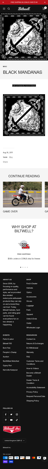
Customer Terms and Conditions (34, 362)
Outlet (28, 323)
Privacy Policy (32, 392)
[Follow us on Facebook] (5, 414)
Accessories (31, 297)
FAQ (28, 357)
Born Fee (6, 348)
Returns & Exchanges (35, 343)
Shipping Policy (32, 401)
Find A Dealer (31, 283)
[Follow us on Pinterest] (5, 420)
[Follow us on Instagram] (17, 414)
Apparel (29, 314)
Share (5, 162)
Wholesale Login (33, 327)
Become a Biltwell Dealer (33, 374)
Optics (29, 292)
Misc (5, 66)
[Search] (9, 9)
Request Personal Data (35, 396)
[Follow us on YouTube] (11, 420)
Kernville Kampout (10, 370)
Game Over (10, 211)
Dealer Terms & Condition (32, 381)
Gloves (29, 301)
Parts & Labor (8, 339)
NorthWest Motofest (11, 361)
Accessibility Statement (35, 387)
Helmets (29, 288)
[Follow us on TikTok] (17, 420)
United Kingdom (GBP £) (13, 440)
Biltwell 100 (7, 343)
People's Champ (9, 352)
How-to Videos (32, 368)
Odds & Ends (31, 319)
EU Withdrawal (32, 348)
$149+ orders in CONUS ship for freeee (24, 258)
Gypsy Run (7, 365)
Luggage (30, 305)
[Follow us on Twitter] (11, 414)
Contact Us (30, 339)
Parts (28, 310)
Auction (6, 357)
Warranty (30, 352)
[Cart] (43, 8)
